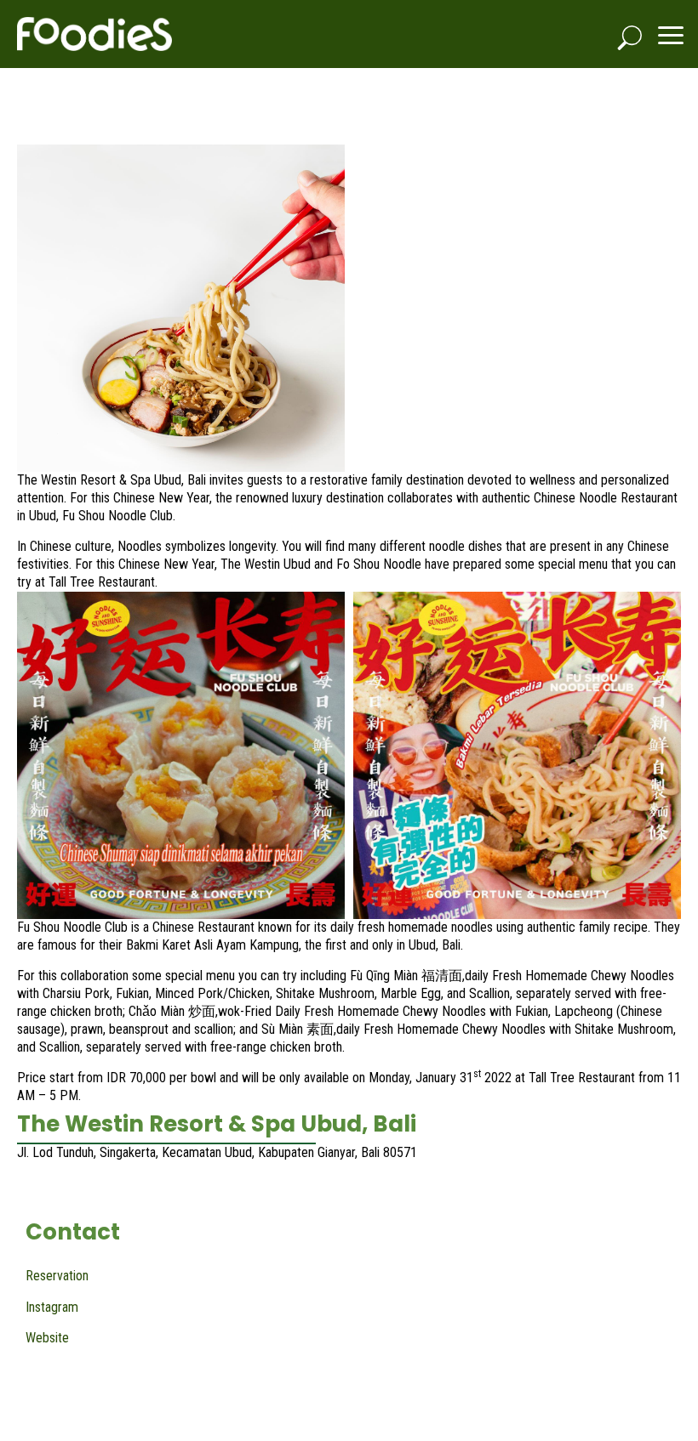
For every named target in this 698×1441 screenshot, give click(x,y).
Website (47, 1338)
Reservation (57, 1276)
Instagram (52, 1307)
